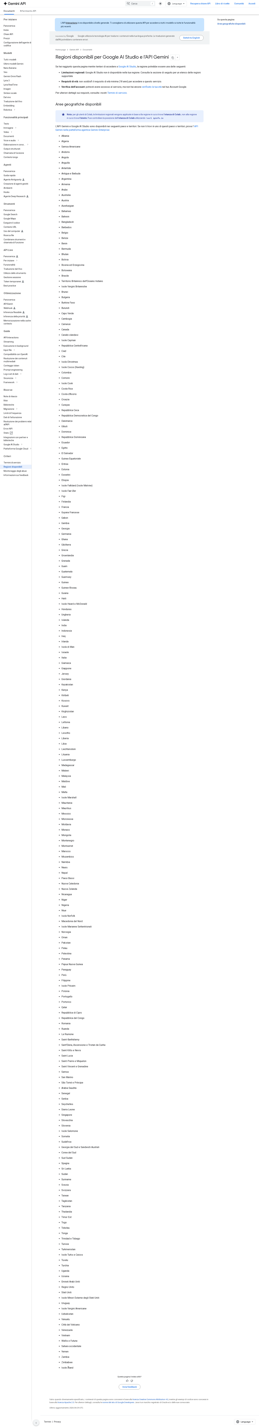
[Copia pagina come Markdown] (173, 57)
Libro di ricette (222, 3)
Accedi (252, 3)
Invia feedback (129, 1387)
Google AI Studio (127, 66)
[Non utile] (132, 1381)
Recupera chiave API (200, 3)
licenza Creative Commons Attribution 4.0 (150, 1399)
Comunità (239, 3)
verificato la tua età (152, 86)
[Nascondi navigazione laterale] (36, 1423)
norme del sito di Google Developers (118, 1402)
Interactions (71, 23)
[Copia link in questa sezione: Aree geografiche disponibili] (104, 104)
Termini (47, 1422)
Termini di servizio (117, 92)
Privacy (57, 1422)
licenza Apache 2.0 (66, 1402)
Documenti (9, 11)
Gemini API (74, 50)
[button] (18, 110)
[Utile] (127, 1381)
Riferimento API (28, 11)
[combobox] (140, 3)
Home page (60, 50)
